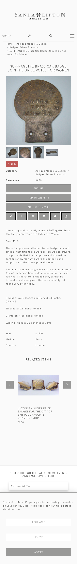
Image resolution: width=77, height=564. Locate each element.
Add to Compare (39, 207)
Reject (39, 537)
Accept (38, 552)
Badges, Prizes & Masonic (24, 47)
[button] (51, 36)
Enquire (38, 188)
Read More (38, 522)
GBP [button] (5, 35)
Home (9, 43)
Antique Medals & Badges (32, 43)
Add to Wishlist (38, 197)
